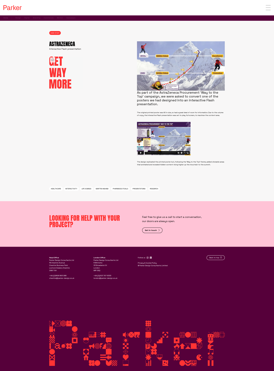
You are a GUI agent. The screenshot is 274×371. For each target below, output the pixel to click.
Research (154, 189)
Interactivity (71, 189)
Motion (60, 18)
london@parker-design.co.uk (105, 278)
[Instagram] (148, 257)
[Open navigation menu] (268, 7)
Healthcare (56, 189)
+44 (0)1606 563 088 (57, 275)
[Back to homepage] (12, 7)
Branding (36, 18)
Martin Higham (102, 189)
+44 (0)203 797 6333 (102, 275)
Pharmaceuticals (120, 189)
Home (5, 18)
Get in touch (151, 230)
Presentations (139, 189)
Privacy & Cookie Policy (147, 263)
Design (18, 18)
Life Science (86, 189)
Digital (27, 18)
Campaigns (70, 18)
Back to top (214, 258)
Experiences (49, 18)
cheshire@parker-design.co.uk (61, 278)
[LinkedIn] (151, 257)
